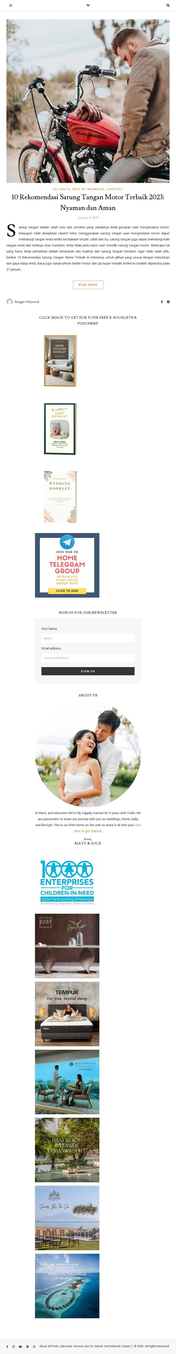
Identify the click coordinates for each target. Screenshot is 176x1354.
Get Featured (112, 1346)
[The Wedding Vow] (10, 5)
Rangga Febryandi (26, 302)
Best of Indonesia (88, 189)
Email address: (51, 648)
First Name (49, 629)
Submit (98, 1346)
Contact (125, 1346)
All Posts (61, 189)
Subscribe (66, 1346)
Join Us (89, 1346)
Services (78, 1346)
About (43, 1346)
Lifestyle (115, 189)
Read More (88, 285)
